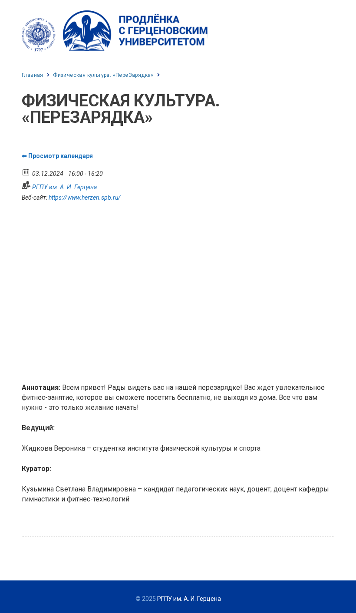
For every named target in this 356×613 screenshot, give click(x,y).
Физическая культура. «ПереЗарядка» (103, 75)
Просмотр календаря (60, 155)
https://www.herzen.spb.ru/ (85, 197)
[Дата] (26, 172)
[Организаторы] (26, 185)
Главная (32, 75)
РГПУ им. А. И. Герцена (64, 187)
